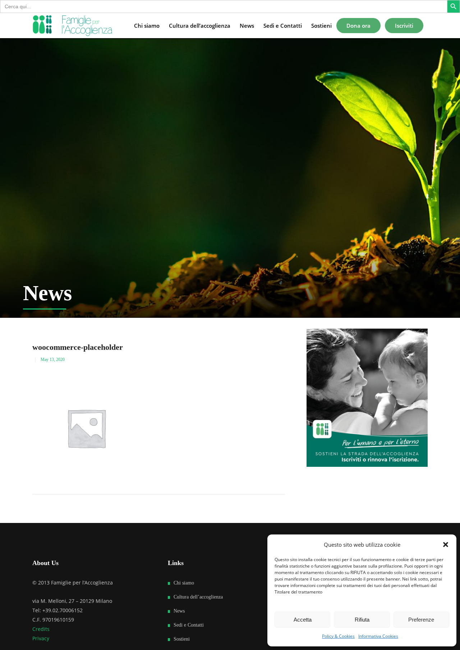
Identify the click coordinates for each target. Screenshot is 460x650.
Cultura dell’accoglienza (198, 597)
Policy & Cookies (338, 636)
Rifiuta (362, 620)
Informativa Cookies (378, 636)
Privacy (40, 638)
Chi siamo (184, 583)
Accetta (303, 620)
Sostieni (182, 639)
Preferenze (421, 620)
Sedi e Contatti (189, 625)
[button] (445, 544)
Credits (41, 629)
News (179, 611)
